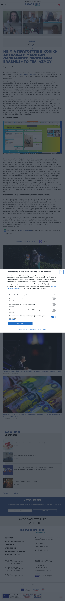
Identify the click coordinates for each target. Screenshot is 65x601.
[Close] (61, 271)
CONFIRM (20, 323)
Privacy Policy (42, 329)
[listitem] (32, 295)
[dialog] (32, 301)
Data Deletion (23, 329)
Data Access (32, 329)
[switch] (53, 299)
